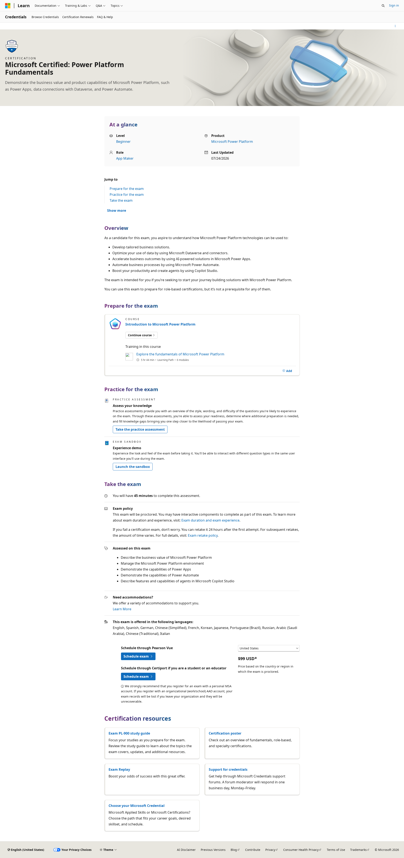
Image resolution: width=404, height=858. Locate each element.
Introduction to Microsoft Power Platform (160, 324)
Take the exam (121, 200)
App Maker (125, 158)
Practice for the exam (127, 194)
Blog (234, 850)
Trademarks (358, 850)
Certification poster (225, 733)
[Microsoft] (8, 5)
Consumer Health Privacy (301, 850)
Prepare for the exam (127, 188)
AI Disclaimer (186, 850)
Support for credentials (228, 769)
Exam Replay (119, 769)
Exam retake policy (203, 535)
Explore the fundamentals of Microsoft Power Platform (180, 354)
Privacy (270, 850)
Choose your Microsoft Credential (137, 806)
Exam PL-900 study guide (129, 733)
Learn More (122, 609)
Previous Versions (213, 850)
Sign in (394, 5)
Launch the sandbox (133, 466)
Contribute (252, 850)
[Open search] (383, 5)
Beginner (123, 141)
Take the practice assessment (140, 429)
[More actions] (395, 26)
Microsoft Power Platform (232, 141)
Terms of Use (336, 850)
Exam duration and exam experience (210, 520)
